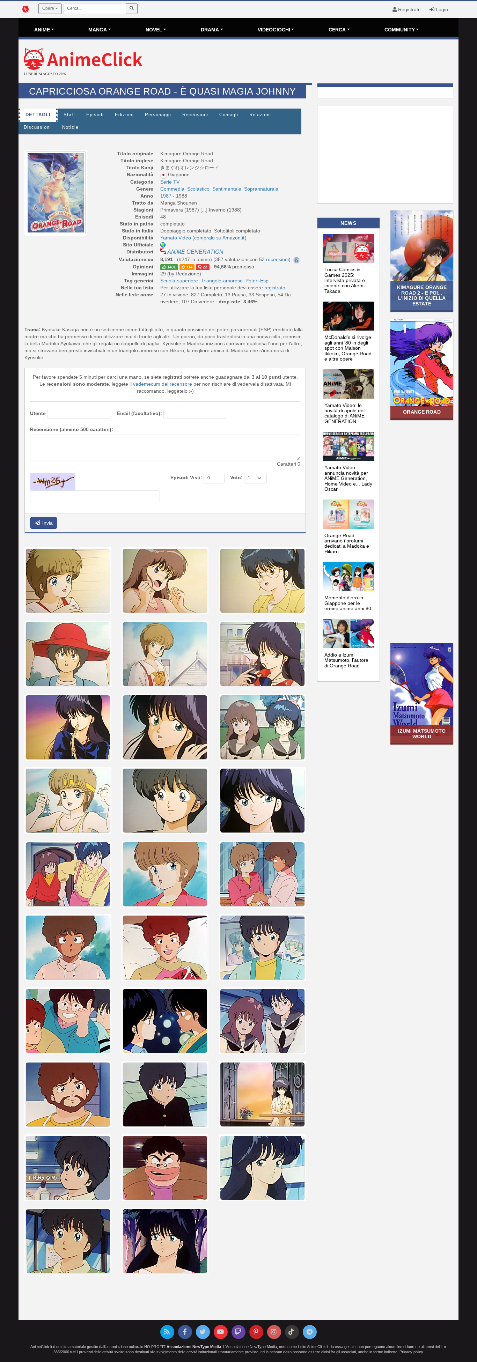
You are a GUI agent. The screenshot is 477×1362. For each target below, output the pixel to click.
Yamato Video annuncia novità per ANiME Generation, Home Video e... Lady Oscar (348, 478)
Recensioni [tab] (195, 114)
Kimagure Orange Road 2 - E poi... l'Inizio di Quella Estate (422, 295)
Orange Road (421, 412)
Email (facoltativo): (139, 413)
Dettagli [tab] (38, 114)
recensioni (277, 259)
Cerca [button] (337, 29)
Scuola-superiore (179, 280)
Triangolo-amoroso (222, 280)
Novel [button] (154, 29)
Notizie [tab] (70, 127)
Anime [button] (42, 29)
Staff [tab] (69, 114)
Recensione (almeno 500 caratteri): (71, 429)
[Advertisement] (311, 62)
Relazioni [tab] (260, 114)
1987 (166, 196)
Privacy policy (411, 1352)
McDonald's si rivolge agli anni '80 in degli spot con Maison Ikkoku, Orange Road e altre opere (348, 348)
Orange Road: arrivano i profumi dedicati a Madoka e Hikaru (346, 543)
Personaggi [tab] (158, 114)
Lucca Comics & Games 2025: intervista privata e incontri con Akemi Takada (344, 280)
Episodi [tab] (95, 114)
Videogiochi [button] (274, 29)
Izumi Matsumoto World (422, 733)
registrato (274, 287)
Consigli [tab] (228, 114)
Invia (47, 523)
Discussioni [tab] (37, 127)
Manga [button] (97, 29)
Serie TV (169, 182)
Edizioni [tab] (124, 114)
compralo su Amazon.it (219, 237)
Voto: (236, 477)
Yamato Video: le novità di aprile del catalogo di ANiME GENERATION (344, 413)
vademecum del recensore (162, 384)
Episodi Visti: (186, 477)
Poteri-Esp (257, 280)
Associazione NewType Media (194, 1347)
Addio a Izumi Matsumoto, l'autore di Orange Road (346, 660)
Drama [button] (210, 29)
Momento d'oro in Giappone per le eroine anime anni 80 (347, 603)
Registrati (408, 9)
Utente (38, 413)
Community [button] (399, 29)
